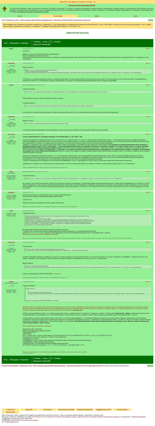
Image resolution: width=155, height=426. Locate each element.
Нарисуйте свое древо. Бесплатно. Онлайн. (76, 2)
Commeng (11, 63)
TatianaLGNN (46, 44)
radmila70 (11, 192)
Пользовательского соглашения (43, 417)
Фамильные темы (13, 20)
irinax (11, 211)
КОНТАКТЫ (48, 410)
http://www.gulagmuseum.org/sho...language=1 (37, 326)
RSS (30, 418)
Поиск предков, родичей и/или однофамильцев (36, 20)
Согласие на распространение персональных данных (100, 417)
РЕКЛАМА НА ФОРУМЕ (66, 410)
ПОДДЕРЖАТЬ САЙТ (103, 410)
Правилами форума (139, 417)
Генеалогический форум (10, 366)
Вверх (147, 48)
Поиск (136, 16)
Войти (97, 16)
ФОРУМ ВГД (10, 412)
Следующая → (25, 43)
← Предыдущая (13, 43)
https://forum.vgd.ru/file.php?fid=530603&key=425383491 (40, 234)
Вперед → (58, 42)
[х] (94, 2)
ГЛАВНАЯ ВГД (122, 410)
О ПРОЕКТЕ (10, 410)
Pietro (11, 172)
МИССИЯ (29, 410)
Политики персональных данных (66, 417)
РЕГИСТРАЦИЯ (58, 16)
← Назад (44, 42)
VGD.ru (19, 16)
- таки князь (57, 274)
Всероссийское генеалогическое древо (24, 420)
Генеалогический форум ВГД (82, 5)
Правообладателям (11, 422)
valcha (11, 282)
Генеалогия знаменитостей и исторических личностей (72, 20)
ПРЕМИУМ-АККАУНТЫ (85, 410)
